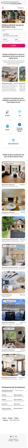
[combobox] (13, 36)
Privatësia (10, 440)
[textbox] (7, 41)
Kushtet (16, 440)
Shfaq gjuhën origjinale (15, 3)
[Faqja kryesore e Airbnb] (3, 7)
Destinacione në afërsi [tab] (7, 390)
